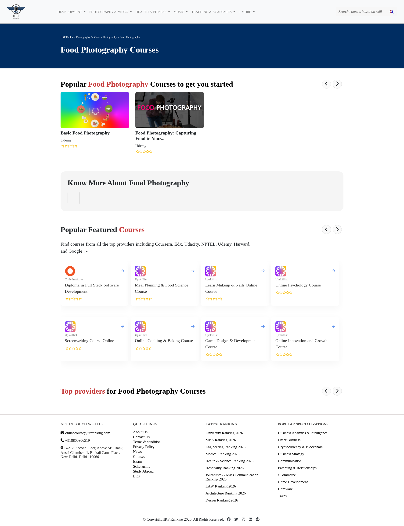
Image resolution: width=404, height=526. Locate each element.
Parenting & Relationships (297, 468)
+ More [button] (245, 12)
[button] (326, 84)
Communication (290, 461)
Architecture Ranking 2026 (226, 493)
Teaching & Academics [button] (212, 12)
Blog (136, 476)
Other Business (289, 440)
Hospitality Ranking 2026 (225, 468)
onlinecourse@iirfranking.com (87, 433)
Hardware (285, 489)
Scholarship (141, 466)
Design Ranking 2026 (222, 500)
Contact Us (141, 437)
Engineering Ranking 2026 (225, 447)
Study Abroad (143, 471)
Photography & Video (88, 37)
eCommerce (287, 475)
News (137, 452)
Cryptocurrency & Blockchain (300, 447)
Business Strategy (291, 454)
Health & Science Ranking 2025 (229, 461)
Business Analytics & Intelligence (303, 433)
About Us (140, 432)
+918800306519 (77, 440)
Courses (139, 457)
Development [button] (70, 12)
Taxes (282, 496)
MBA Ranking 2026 (221, 440)
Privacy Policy (144, 447)
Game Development (293, 482)
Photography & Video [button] (109, 12)
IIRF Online (67, 37)
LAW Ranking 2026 (221, 486)
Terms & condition (147, 442)
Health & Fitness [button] (151, 12)
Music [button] (179, 12)
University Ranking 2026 (224, 433)
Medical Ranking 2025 (222, 454)
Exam (137, 461)
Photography (110, 37)
